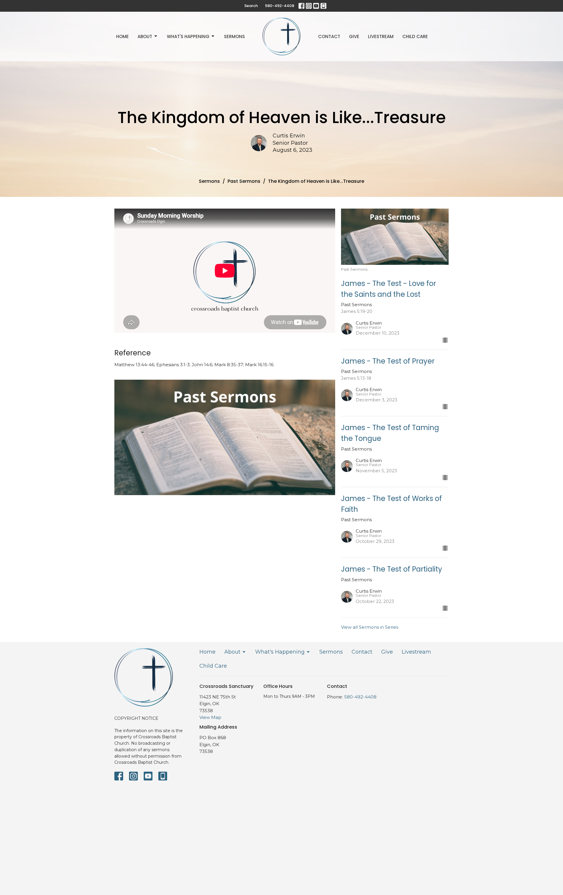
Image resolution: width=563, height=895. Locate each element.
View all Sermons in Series (369, 627)
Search (251, 5)
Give (354, 36)
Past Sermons (244, 181)
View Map (210, 717)
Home (122, 36)
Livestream (381, 36)
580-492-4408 (279, 5)
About (145, 36)
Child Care (415, 36)
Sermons (234, 36)
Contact (329, 36)
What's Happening (188, 36)
